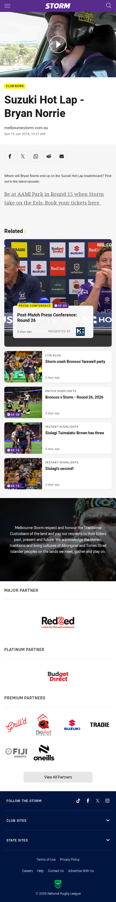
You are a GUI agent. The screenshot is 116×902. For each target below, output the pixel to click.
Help (40, 870)
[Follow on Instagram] (107, 801)
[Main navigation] (7, 6)
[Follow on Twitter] (97, 801)
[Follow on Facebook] (88, 801)
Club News (15, 86)
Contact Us (56, 870)
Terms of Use (46, 859)
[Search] (109, 5)
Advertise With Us (81, 870)
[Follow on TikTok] (78, 801)
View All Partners (58, 777)
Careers (27, 870)
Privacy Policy (70, 859)
